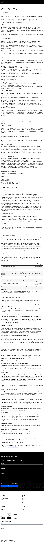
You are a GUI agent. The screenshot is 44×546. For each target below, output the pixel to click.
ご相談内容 (3, 473)
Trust (23, 508)
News (23, 501)
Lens (2, 496)
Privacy (23, 509)
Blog (23, 502)
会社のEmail (3, 468)
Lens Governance (4, 498)
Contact (23, 504)
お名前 (2, 463)
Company (24, 496)
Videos (23, 499)
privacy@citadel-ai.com (25, 429)
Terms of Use (25, 511)
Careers (23, 498)
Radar (2, 499)
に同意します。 (10, 483)
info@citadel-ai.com (13, 183)
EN (37, 2)
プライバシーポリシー (7, 483)
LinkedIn (3, 509)
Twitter (2, 508)
